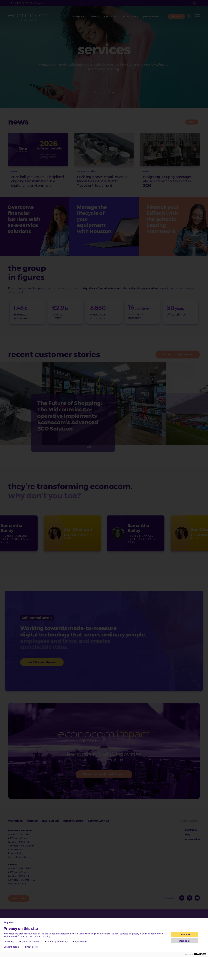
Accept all (185, 934)
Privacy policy (31, 947)
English (8, 922)
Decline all (184, 940)
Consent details (11, 947)
